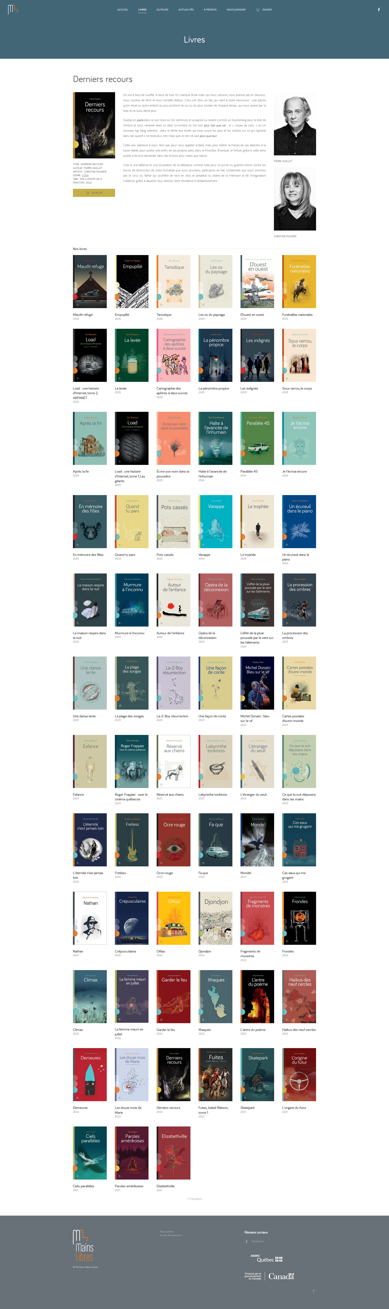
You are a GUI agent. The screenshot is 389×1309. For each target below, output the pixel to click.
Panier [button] (267, 9)
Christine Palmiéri (285, 236)
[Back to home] (13, 9)
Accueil (122, 9)
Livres (142, 9)
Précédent (195, 1199)
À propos (210, 9)
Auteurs (162, 9)
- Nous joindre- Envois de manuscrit (170, 1233)
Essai (85, 175)
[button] (94, 125)
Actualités (186, 9)
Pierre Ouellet (283, 161)
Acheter (97, 192)
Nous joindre (236, 9)
